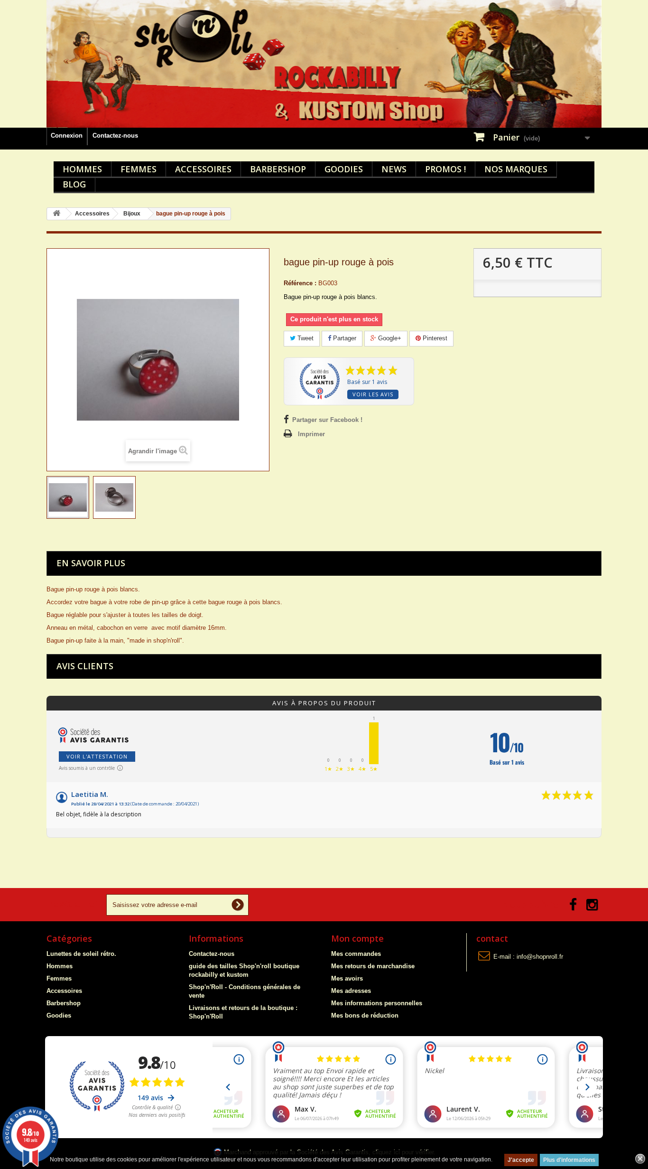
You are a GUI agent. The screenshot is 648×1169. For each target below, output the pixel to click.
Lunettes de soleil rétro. (81, 953)
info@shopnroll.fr (540, 956)
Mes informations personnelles (376, 1003)
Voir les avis (372, 394)
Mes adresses (351, 990)
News (394, 169)
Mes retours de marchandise (373, 966)
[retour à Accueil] (56, 214)
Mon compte (357, 938)
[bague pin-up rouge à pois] (68, 497)
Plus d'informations (569, 1160)
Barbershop (278, 169)
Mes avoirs (347, 978)
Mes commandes (356, 953)
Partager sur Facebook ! (327, 419)
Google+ (388, 338)
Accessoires (203, 169)
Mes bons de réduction (364, 1015)
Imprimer (311, 434)
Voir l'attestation (97, 756)
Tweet (305, 338)
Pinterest (434, 338)
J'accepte (521, 1160)
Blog (74, 184)
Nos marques (515, 169)
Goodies (343, 169)
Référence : (300, 283)
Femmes (138, 169)
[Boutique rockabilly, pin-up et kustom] (324, 64)
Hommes (82, 169)
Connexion (67, 135)
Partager (343, 338)
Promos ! (445, 169)
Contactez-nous (115, 135)
